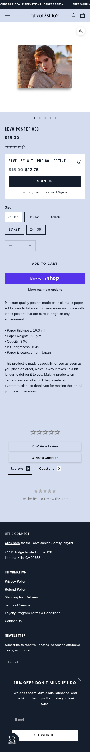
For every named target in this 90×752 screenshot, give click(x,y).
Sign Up (45, 181)
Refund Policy (15, 589)
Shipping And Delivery (21, 597)
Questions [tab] (46, 468)
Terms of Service (17, 605)
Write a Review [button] (47, 446)
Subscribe (45, 735)
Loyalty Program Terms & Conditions (32, 613)
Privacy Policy (15, 581)
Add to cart (45, 263)
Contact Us (13, 621)
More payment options (45, 289)
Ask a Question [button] (47, 458)
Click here (12, 543)
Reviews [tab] (17, 468)
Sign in (62, 192)
